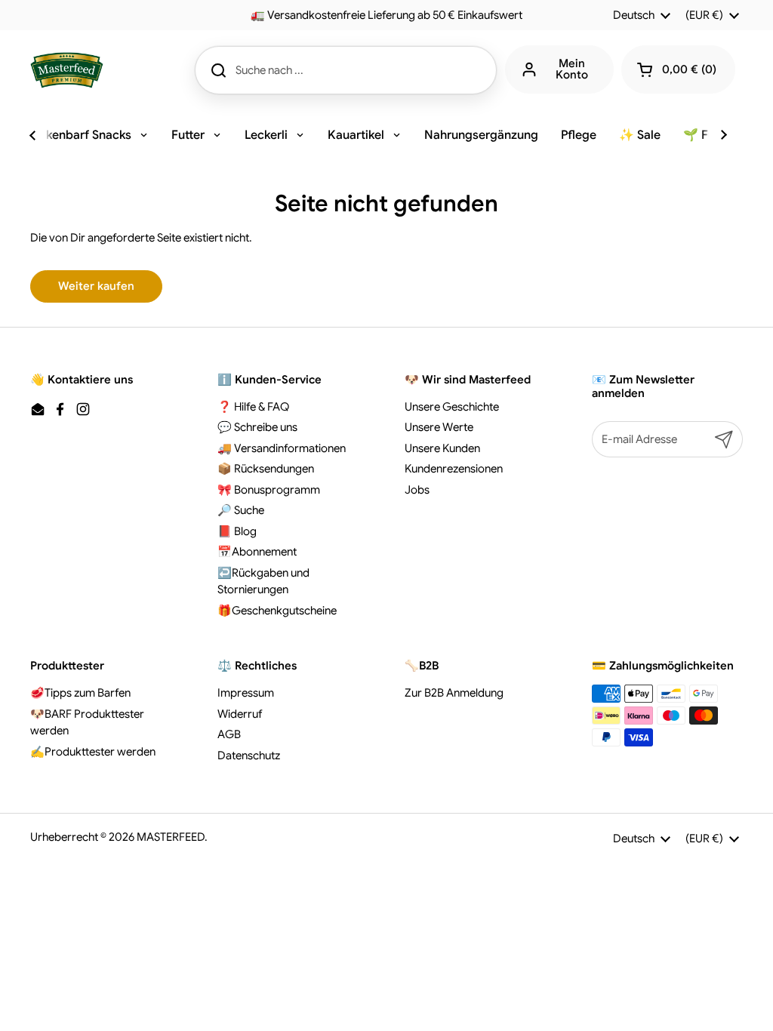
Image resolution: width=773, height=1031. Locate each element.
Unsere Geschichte (452, 407)
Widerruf (239, 714)
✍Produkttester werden (93, 752)
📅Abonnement (257, 552)
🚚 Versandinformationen (281, 448)
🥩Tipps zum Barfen (80, 693)
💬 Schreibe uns (257, 427)
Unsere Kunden (442, 448)
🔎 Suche (240, 510)
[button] (678, 69)
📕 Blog (237, 531)
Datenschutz (248, 755)
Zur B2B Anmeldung (454, 693)
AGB (229, 734)
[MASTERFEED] (66, 70)
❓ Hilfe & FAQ (253, 407)
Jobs (417, 490)
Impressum (245, 693)
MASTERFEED (171, 837)
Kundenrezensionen (454, 468)
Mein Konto (572, 69)
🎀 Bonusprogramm (268, 490)
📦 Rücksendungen (265, 468)
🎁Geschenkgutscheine (277, 610)
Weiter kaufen (96, 286)
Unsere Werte (439, 427)
